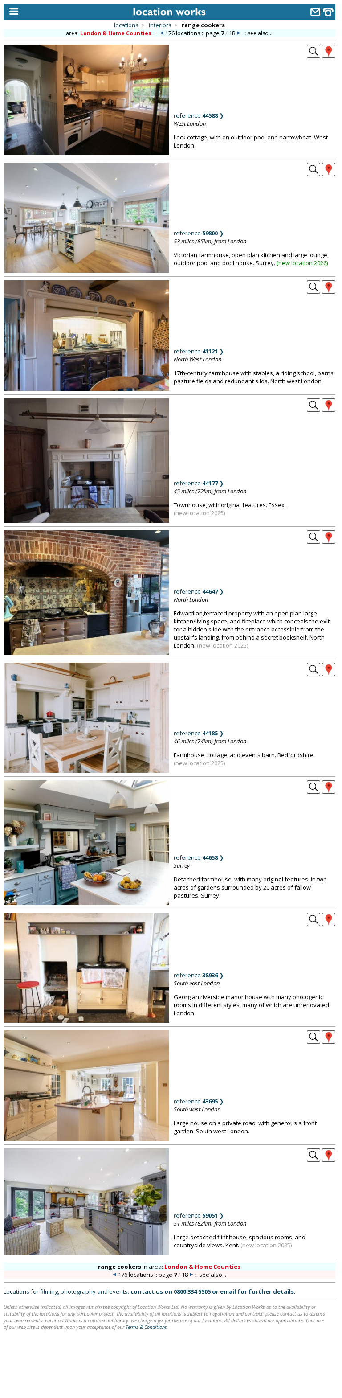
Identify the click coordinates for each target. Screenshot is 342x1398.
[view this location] (313, 55)
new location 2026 (302, 263)
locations (126, 25)
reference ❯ (199, 115)
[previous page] (161, 33)
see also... (260, 33)
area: (108, 33)
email (228, 1291)
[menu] (12, 11)
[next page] (238, 33)
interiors (160, 25)
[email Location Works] (315, 13)
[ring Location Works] (328, 13)
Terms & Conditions (146, 1327)
